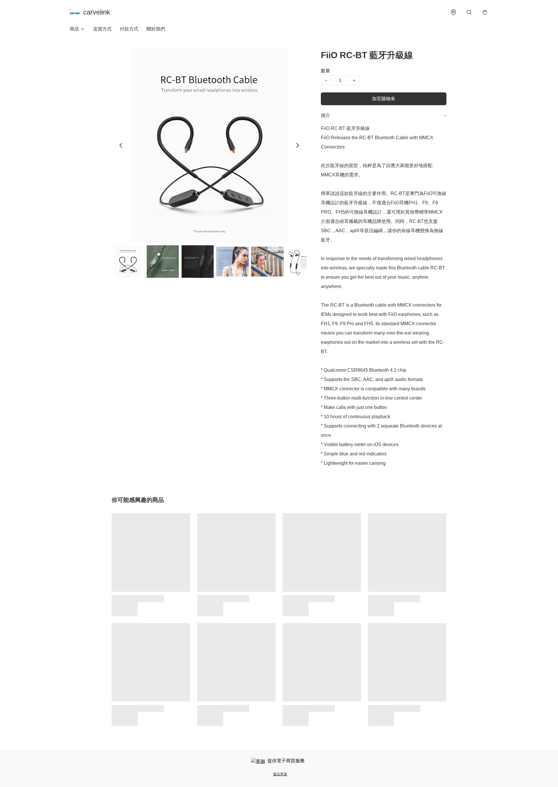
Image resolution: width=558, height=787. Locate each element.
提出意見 (280, 774)
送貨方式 (102, 28)
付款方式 (129, 28)
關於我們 (155, 28)
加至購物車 (383, 98)
